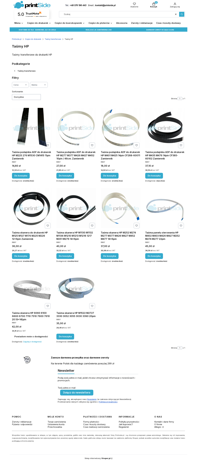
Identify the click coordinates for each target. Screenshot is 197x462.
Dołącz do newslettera (76, 392)
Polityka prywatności (129, 421)
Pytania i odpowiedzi (22, 424)
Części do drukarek (33, 39)
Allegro (158, 427)
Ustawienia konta (56, 424)
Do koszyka (20, 175)
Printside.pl (16, 39)
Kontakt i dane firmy (164, 421)
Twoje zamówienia (57, 421)
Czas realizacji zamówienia (96, 427)
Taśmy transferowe (53, 39)
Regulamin (92, 399)
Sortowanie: (17, 91)
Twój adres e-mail (66, 388)
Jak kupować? (126, 424)
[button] (181, 14)
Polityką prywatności (108, 402)
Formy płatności (91, 421)
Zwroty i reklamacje (21, 421)
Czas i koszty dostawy (94, 424)
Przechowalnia (55, 427)
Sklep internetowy (97, 458)
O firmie (158, 424)
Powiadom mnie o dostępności (31, 336)
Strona (174, 98)
